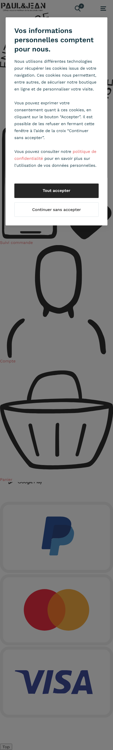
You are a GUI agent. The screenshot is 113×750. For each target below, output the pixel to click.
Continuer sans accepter (56, 210)
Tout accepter (56, 190)
